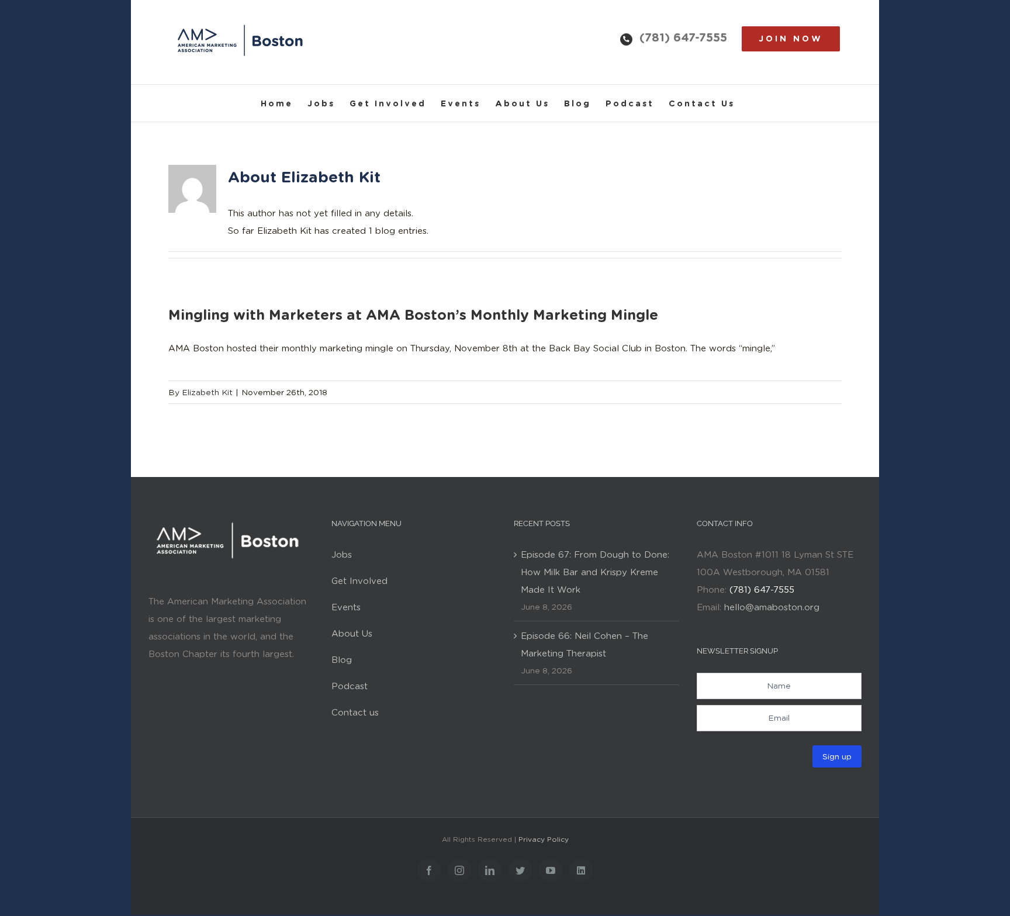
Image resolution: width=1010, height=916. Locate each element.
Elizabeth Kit (207, 392)
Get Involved (359, 581)
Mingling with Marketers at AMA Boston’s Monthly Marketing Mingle (413, 314)
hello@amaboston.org (771, 607)
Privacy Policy (543, 839)
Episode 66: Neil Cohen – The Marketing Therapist (584, 645)
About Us (351, 633)
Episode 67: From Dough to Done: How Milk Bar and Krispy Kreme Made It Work (595, 572)
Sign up (837, 756)
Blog (341, 660)
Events (346, 607)
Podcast (349, 686)
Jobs (341, 554)
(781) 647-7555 (683, 37)
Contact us (355, 712)
